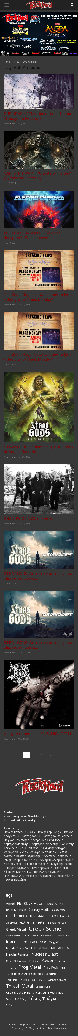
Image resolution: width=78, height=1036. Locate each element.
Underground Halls (18, 992)
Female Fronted (57, 922)
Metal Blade (41, 948)
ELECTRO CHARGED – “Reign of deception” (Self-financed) (32, 235)
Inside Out (63, 935)
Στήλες (10, 1005)
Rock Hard (9, 123)
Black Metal (33, 903)
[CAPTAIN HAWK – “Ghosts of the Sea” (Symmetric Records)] (39, 150)
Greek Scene (45, 929)
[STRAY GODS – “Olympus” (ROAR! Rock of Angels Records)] (39, 407)
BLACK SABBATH (55, 903)
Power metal (53, 960)
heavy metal (47, 935)
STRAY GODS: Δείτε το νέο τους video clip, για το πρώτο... (38, 576)
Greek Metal (16, 929)
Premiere (11, 967)
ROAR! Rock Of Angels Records (24, 973)
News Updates (47, 1024)
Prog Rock (51, 968)
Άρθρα (41, 1028)
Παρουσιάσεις (28, 1024)
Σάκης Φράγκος (44, 998)
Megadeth (55, 942)
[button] (6, 5)
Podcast (34, 961)
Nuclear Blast (44, 954)
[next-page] (50, 755)
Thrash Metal (19, 986)
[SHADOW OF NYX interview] (39, 489)
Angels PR (13, 903)
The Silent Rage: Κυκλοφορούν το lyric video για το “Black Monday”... (38, 297)
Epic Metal (11, 922)
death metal (17, 916)
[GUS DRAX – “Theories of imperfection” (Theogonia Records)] (39, 91)
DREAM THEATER (58, 916)
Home (7, 61)
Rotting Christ (38, 980)
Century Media (39, 910)
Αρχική (13, 1024)
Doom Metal (37, 916)
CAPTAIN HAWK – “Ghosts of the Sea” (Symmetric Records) (38, 175)
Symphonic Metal (57, 980)
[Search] (72, 5)
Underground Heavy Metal (48, 992)
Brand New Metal (57, 1028)
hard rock (30, 935)
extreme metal (33, 922)
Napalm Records (17, 955)
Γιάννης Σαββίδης (16, 999)
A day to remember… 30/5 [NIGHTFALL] (38, 734)
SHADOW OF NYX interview (28, 518)
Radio (64, 967)
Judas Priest (38, 942)
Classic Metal (59, 910)
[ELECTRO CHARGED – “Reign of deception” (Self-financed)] (39, 209)
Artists (62, 1024)
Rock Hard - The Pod (17, 980)
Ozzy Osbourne (16, 961)
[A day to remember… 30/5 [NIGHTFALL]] (39, 694)
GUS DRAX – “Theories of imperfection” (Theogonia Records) (39, 116)
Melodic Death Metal (19, 948)
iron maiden (16, 942)
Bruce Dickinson (16, 910)
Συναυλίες (17, 1028)
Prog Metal (30, 967)
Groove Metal (13, 935)
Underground (43, 986)
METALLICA (60, 948)
